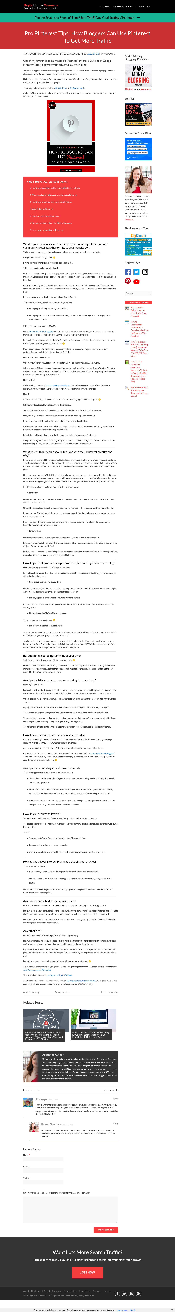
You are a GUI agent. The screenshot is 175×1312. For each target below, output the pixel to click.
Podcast (132, 6)
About (26, 1291)
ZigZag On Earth (77, 88)
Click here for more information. (37, 970)
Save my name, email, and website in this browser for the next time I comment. (57, 1193)
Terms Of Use (85, 1291)
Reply (115, 1099)
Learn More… (119, 6)
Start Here (104, 6)
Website (27, 1178)
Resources (144, 6)
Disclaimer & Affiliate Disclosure (46, 1291)
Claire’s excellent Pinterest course (80, 980)
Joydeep (41, 1099)
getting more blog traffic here (59, 975)
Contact (107, 1291)
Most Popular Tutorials (138, 302)
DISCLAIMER (93, 54)
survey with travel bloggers (102, 753)
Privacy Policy (70, 1291)
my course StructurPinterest (58, 385)
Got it (132, 1310)
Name (26, 1155)
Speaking (97, 1291)
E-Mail (26, 1166)
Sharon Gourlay (32, 992)
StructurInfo (60, 88)
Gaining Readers (111, 992)
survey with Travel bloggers (41, 331)
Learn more (122, 1310)
